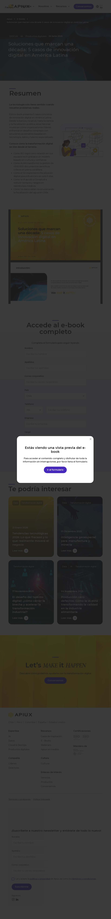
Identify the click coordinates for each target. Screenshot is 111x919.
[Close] (91, 439)
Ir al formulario (55, 470)
